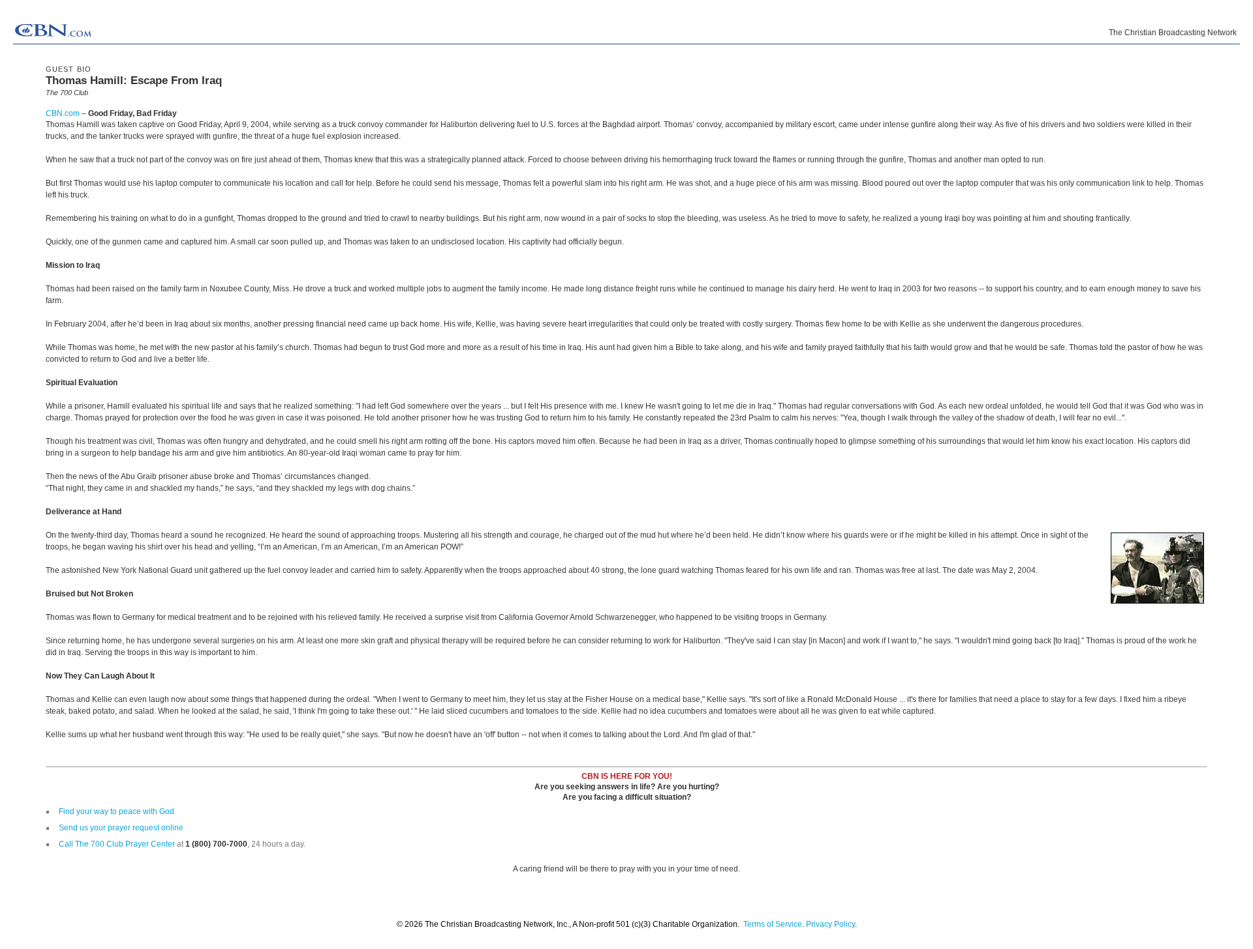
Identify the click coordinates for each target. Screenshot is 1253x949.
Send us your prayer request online (121, 827)
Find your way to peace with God (116, 811)
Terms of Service (772, 924)
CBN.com (63, 113)
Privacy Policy (830, 924)
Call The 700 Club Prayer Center (117, 844)
